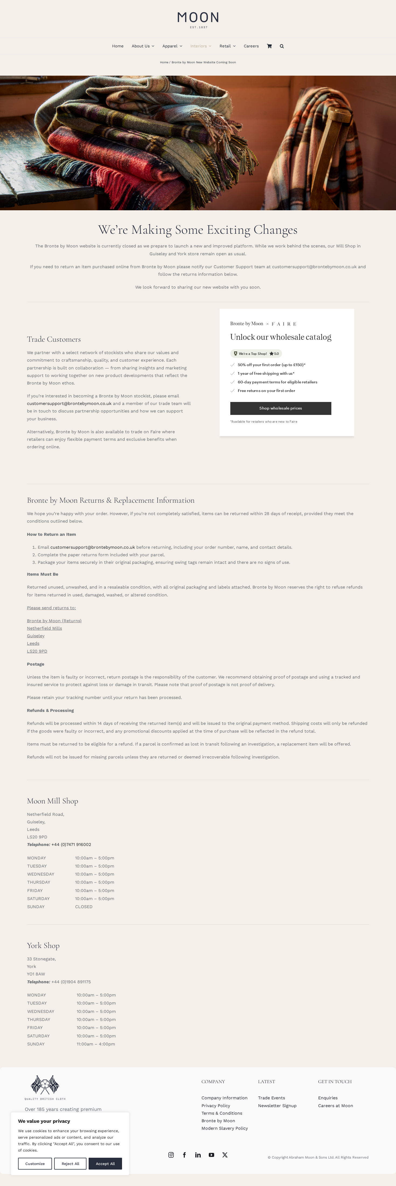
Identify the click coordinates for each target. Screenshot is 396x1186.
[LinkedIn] (198, 1155)
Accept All (105, 1163)
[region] (70, 1143)
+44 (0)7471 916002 (71, 844)
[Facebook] (184, 1155)
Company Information (225, 1097)
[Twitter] (225, 1155)
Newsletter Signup (277, 1105)
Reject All (70, 1163)
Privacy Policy (216, 1105)
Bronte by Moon (218, 1120)
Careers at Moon (335, 1105)
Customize (35, 1163)
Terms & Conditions (222, 1113)
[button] (282, 46)
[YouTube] (211, 1155)
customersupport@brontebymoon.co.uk (69, 403)
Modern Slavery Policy (225, 1128)
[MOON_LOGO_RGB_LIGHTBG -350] (198, 10)
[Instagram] (171, 1155)
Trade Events (271, 1097)
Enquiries (328, 1097)
